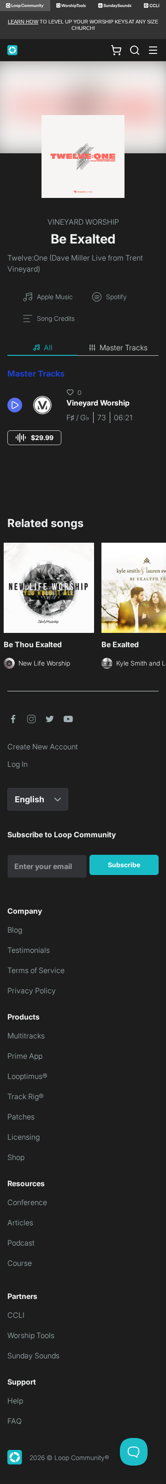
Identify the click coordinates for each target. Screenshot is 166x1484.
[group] (34, 437)
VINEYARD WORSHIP (83, 221)
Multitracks (26, 1035)
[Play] (14, 405)
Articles (20, 1222)
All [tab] (48, 347)
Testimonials (28, 950)
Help (15, 1400)
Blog (14, 929)
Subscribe (124, 865)
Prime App (24, 1056)
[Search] (134, 50)
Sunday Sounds (33, 1355)
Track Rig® (25, 1096)
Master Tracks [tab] (124, 347)
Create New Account (42, 746)
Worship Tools (30, 1335)
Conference (27, 1202)
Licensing (23, 1137)
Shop (15, 1157)
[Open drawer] (153, 50)
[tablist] (83, 348)
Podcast (21, 1242)
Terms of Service (36, 970)
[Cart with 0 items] (116, 49)
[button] (16, 405)
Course (19, 1263)
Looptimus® (27, 1076)
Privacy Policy (31, 990)
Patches (21, 1116)
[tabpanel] (83, 415)
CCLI (15, 1315)
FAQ (14, 1421)
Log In (17, 764)
